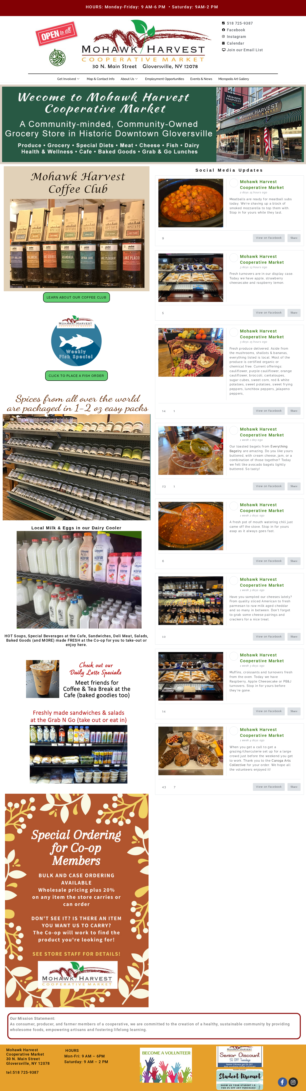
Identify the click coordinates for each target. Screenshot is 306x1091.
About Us (127, 79)
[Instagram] (293, 1082)
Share (294, 237)
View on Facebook (269, 237)
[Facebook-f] (282, 1082)
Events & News (201, 79)
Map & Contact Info (100, 79)
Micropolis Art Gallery (233, 79)
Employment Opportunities (164, 79)
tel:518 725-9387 (22, 1072)
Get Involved (66, 79)
